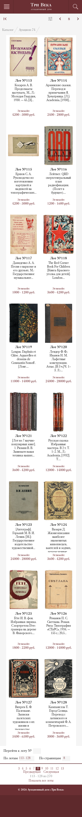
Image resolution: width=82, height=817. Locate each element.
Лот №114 (58, 80)
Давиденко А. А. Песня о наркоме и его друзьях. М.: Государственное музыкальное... (23, 270)
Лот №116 (58, 169)
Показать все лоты (41, 780)
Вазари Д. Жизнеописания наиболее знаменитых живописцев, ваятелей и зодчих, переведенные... (58, 541)
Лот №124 (58, 525)
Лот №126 (58, 613)
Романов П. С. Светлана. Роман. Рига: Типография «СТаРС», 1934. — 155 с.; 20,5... (58, 626)
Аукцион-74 (27, 30)
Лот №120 (58, 347)
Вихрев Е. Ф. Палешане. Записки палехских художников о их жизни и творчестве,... (24, 718)
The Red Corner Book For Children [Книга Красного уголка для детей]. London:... (58, 270)
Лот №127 (23, 702)
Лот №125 (23, 613)
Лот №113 (23, 80)
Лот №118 (58, 258)
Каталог (8, 30)
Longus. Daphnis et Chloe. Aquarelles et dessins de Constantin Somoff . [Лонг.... (23, 359)
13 (62, 768)
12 (57, 768)
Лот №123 (23, 525)
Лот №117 (23, 258)
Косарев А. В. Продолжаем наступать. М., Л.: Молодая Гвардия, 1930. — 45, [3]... (23, 93)
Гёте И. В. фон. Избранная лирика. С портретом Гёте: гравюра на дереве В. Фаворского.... (24, 626)
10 (46, 768)
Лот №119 (23, 347)
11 (51, 768)
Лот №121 (23, 436)
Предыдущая (32, 772)
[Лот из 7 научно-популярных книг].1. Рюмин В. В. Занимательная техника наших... (23, 448)
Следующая (51, 772)
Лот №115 (23, 169)
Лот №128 (58, 702)
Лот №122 (58, 436)
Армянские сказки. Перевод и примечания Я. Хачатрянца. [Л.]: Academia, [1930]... (58, 93)
